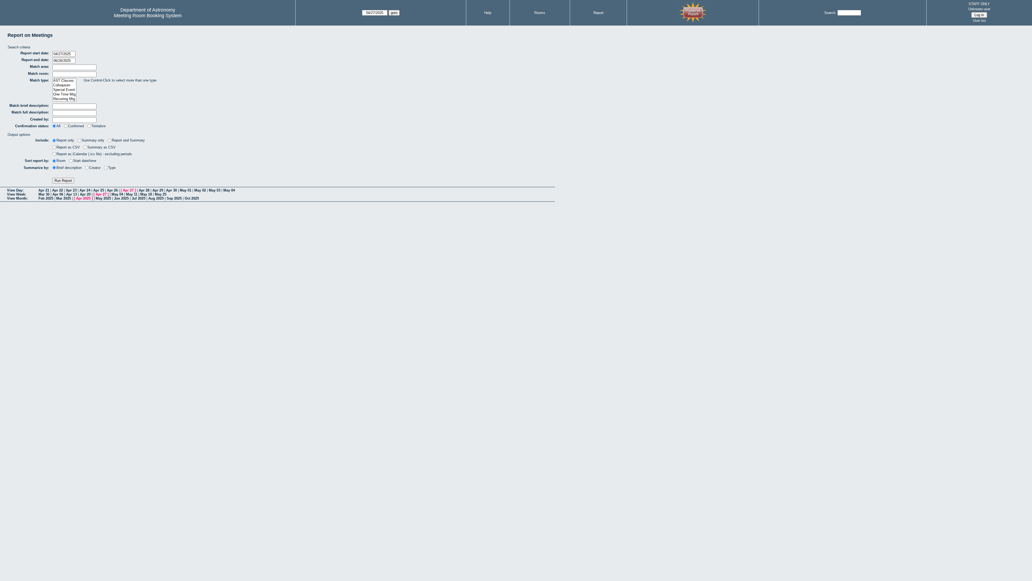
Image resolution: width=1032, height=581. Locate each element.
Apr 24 (85, 190)
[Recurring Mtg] (64, 99)
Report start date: (34, 53)
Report (598, 13)
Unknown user (979, 9)
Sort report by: (37, 161)
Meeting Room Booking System (148, 15)
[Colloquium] (64, 85)
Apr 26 (112, 190)
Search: (830, 13)
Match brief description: (29, 106)
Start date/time (84, 161)
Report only (65, 140)
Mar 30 (43, 194)
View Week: (16, 194)
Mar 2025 (63, 198)
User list (979, 21)
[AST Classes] (64, 81)
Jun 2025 (121, 198)
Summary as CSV (101, 147)
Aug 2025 (156, 198)
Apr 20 (85, 194)
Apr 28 (144, 190)
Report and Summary (128, 140)
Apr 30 (171, 190)
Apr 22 (57, 190)
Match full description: (30, 112)
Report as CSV (68, 147)
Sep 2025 (174, 198)
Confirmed (76, 126)
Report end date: (35, 60)
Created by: (39, 119)
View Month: (17, 198)
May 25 (160, 194)
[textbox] (74, 67)
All (58, 126)
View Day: (15, 190)
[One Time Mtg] (64, 94)
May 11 (131, 194)
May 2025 (103, 198)
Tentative (98, 126)
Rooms (539, 13)
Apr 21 (43, 190)
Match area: (39, 67)
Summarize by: (36, 168)
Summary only (93, 140)
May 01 (185, 190)
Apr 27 (128, 190)
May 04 (229, 190)
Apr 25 (98, 190)
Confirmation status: (32, 126)
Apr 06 (57, 194)
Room (61, 161)
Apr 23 (71, 190)
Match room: (38, 74)
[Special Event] (64, 90)
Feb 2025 (45, 198)
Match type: (39, 80)
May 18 (146, 194)
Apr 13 (71, 194)
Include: (42, 140)
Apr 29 (157, 190)
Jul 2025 (138, 198)
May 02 (200, 190)
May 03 (214, 190)
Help (487, 13)
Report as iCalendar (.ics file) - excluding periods (94, 154)
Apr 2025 (83, 198)
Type (112, 168)
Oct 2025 (192, 198)
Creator (95, 168)
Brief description (69, 168)
